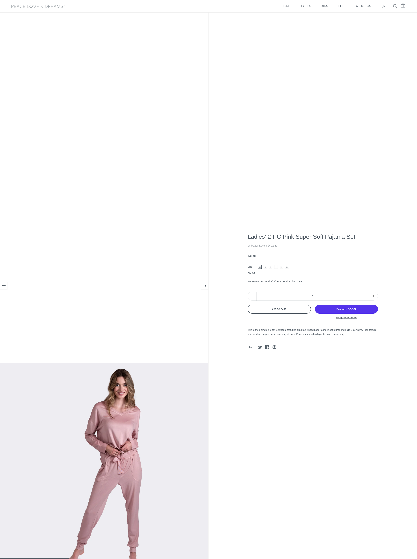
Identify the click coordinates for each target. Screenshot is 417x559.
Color (251, 273)
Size (250, 267)
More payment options (346, 317)
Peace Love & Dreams (264, 245)
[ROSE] (262, 273)
